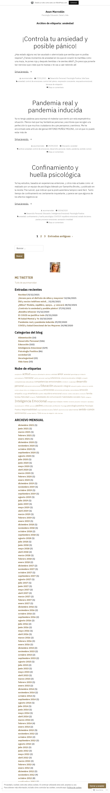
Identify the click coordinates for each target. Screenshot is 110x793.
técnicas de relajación (54, 84)
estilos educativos (74, 394)
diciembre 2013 (26, 730)
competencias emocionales (48, 381)
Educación (66, 146)
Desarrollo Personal (58, 78)
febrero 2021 (25, 435)
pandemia (75, 149)
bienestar (29, 377)
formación (33, 397)
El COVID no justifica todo (31, 315)
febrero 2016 (25, 641)
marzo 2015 (24, 678)
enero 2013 (24, 767)
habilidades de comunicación (49, 397)
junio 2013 (23, 750)
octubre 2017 (25, 572)
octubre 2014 (25, 695)
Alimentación (25, 337)
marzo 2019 (24, 514)
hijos (83, 397)
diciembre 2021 (26, 425)
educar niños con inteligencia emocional (31, 390)
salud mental (73, 410)
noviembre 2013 (26, 733)
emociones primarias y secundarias (67, 390)
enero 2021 (24, 438)
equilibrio (41, 394)
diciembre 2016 (26, 606)
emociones (48, 389)
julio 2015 (23, 665)
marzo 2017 (24, 596)
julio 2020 (23, 459)
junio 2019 (23, 503)
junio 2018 (23, 545)
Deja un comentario (56, 87)
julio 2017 (23, 582)
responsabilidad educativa (45, 410)
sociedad (73, 146)
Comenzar (73, 2)
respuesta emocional (84, 81)
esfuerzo (64, 394)
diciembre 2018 (26, 524)
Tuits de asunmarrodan (26, 282)
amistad (54, 374)
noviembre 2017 (26, 569)
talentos (34, 413)
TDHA (39, 413)
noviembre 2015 (26, 651)
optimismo (32, 406)
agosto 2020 (24, 456)
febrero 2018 (25, 558)
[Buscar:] (29, 248)
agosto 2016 (24, 620)
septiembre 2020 (27, 452)
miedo (68, 149)
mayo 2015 (23, 671)
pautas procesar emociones (46, 219)
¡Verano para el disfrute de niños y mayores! (41, 298)
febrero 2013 (25, 764)
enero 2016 (24, 644)
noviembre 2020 (26, 445)
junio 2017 (23, 586)
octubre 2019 (25, 490)
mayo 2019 (23, 507)
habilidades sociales (71, 397)
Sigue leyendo (22, 71)
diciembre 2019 (26, 483)
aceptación (18, 374)
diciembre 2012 (26, 771)
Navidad (22, 294)
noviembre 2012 (26, 774)
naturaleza (90, 402)
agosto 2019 (24, 497)
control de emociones (34, 81)
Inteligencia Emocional (60, 213)
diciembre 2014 (26, 689)
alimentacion (34, 374)
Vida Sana (85, 78)
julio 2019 (23, 500)
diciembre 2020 (26, 442)
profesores (56, 406)
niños (27, 405)
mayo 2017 (23, 589)
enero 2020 (24, 479)
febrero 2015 (25, 682)
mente (65, 402)
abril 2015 (23, 675)
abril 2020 (23, 469)
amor (60, 374)
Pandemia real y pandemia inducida (55, 106)
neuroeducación (19, 406)
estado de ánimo (84, 216)
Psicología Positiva (73, 78)
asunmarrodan (27, 78)
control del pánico (50, 81)
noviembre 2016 (26, 610)
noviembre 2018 (26, 527)
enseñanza (33, 393)
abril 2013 (23, 757)
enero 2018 (24, 562)
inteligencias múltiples (55, 402)
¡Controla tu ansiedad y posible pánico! (55, 42)
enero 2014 (24, 726)
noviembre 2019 (26, 486)
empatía (18, 393)
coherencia (55, 378)
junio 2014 (23, 709)
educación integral (62, 386)
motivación (83, 402)
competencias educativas (24, 382)
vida (56, 413)
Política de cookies (74, 787)
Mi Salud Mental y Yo (28, 318)
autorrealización (19, 378)
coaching (47, 378)
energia (24, 394)
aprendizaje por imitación (78, 374)
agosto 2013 (24, 743)
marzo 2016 (24, 637)
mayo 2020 (23, 466)
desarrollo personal (57, 149)
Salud (55, 409)
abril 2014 (23, 716)
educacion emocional (32, 386)
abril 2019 (23, 510)
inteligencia (88, 397)
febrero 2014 (25, 723)
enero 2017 (24, 603)
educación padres (76, 386)
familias (18, 397)
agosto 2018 (24, 538)
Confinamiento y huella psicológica (55, 171)
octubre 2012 (25, 778)
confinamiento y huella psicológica (40, 216)
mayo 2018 (23, 548)
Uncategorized (25, 358)
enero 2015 (24, 685)
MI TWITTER (24, 278)
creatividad (72, 382)
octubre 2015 (25, 654)
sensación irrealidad (65, 219)
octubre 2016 (25, 613)
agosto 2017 (24, 579)
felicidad (25, 396)
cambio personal (39, 378)
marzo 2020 (24, 473)
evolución (83, 394)
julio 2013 (23, 747)
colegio (78, 378)
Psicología (64, 406)
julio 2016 (23, 623)
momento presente (74, 402)
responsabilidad (29, 409)
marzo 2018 (24, 555)
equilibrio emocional (70, 216)
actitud (21, 149)
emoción (83, 389)
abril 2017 (23, 593)
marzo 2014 (24, 719)
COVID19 (57, 216)
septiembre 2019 (27, 493)
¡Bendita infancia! (27, 311)
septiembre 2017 (27, 575)
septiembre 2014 (27, 699)
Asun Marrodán (55, 11)
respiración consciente (66, 81)
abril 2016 (23, 634)
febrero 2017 (25, 599)
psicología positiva (75, 405)
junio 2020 (23, 462)
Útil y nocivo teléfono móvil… (33, 301)
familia (89, 393)
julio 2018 (23, 541)
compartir (85, 378)
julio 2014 (23, 706)
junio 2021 (23, 428)
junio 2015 (23, 668)
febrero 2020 (25, 476)
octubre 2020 (25, 449)
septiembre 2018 (27, 534)
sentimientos (20, 413)
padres (39, 405)
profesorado (47, 406)
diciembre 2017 (26, 565)
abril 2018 (23, 551)
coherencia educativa (68, 378)
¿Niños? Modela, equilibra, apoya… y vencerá (41, 304)
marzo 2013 (24, 761)
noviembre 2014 (26, 692)
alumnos (48, 374)
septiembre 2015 (27, 658)
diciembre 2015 (26, 647)
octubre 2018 (25, 531)
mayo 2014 (23, 713)
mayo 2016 (23, 630)
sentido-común (85, 149)
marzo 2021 (24, 432)
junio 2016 (23, 627)
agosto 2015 (24, 661)
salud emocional (63, 410)
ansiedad (21, 81)
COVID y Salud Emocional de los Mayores (39, 325)
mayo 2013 (23, 754)
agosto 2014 (24, 702)
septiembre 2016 (27, 617)
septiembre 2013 (27, 740)
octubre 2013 (25, 737)
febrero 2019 (25, 517)
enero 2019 (24, 521)
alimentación (41, 374)
